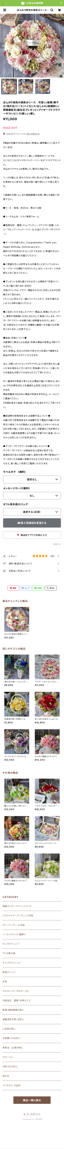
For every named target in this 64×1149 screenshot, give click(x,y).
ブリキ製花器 (8, 953)
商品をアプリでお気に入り (33, 535)
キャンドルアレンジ (11, 962)
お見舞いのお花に (11, 1038)
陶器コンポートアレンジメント (17, 906)
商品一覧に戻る (32, 1100)
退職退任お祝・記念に (13, 1019)
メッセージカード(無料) (16, 488)
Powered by (28, 1119)
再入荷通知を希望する (33, 522)
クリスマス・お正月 (11, 1085)
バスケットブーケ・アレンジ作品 (17, 915)
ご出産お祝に (9, 1028)
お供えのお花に (10, 1066)
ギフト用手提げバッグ (15, 504)
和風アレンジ (9, 972)
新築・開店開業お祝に (13, 1010)
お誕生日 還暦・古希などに (16, 1000)
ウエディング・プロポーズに (15, 991)
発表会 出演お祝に (12, 1047)
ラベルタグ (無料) (14, 471)
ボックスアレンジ (10, 943)
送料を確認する (33, 134)
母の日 (5, 1076)
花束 (4, 981)
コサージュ (7, 1057)
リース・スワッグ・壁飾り (14, 934)
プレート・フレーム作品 (13, 925)
